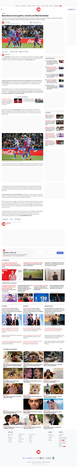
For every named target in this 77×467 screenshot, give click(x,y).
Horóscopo (10, 438)
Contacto (60, 435)
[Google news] (37, 458)
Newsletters (62, 446)
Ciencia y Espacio (32, 434)
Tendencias (20, 441)
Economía (4, 306)
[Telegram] (36, 458)
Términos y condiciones (63, 437)
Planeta (30, 438)
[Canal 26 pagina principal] (38, 11)
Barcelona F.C (5, 219)
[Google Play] (48, 458)
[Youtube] (28, 458)
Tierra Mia (50, 437)
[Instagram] (25, 458)
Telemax (50, 438)
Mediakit (61, 440)
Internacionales (48, 306)
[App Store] (42, 458)
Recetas (30, 440)
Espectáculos (10, 437)
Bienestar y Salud (21, 434)
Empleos (60, 444)
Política (20, 440)
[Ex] (27, 458)
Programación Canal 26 (63, 441)
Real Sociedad (17, 219)
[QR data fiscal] (53, 458)
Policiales (9, 440)
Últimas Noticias (11, 434)
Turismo (30, 441)
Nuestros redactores (62, 443)
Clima (9, 435)
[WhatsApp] (34, 458)
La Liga (11, 219)
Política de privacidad (62, 438)
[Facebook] (23, 458)
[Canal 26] (38, 452)
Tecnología (10, 441)
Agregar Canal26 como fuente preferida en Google (37, 22)
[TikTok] (32, 458)
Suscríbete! (60, 252)
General (20, 437)
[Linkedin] (30, 458)
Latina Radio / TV (51, 435)
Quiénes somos (61, 434)
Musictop (50, 440)
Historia (30, 437)
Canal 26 (8, 22)
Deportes (4, 13)
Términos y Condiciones (36, 462)
